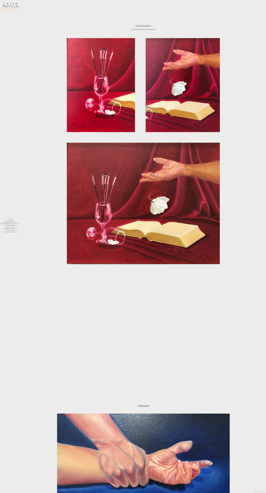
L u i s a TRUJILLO (10, 5)
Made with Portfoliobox (259, 491)
